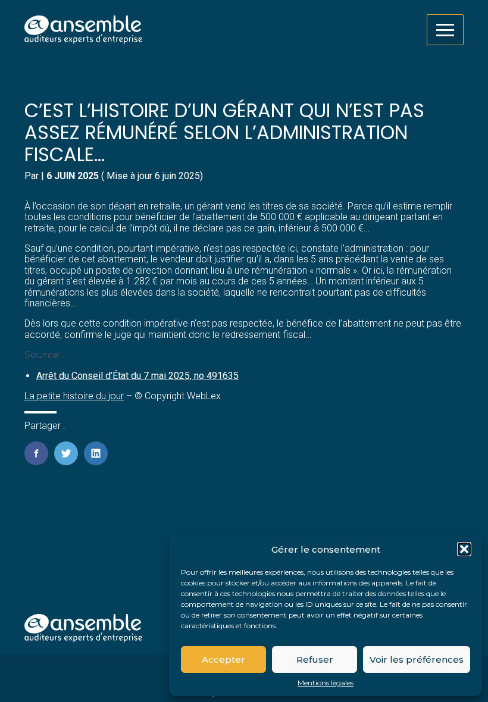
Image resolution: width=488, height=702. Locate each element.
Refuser (314, 659)
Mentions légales (326, 683)
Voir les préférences (417, 659)
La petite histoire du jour (74, 396)
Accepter (223, 659)
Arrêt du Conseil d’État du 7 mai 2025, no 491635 (137, 375)
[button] (464, 549)
